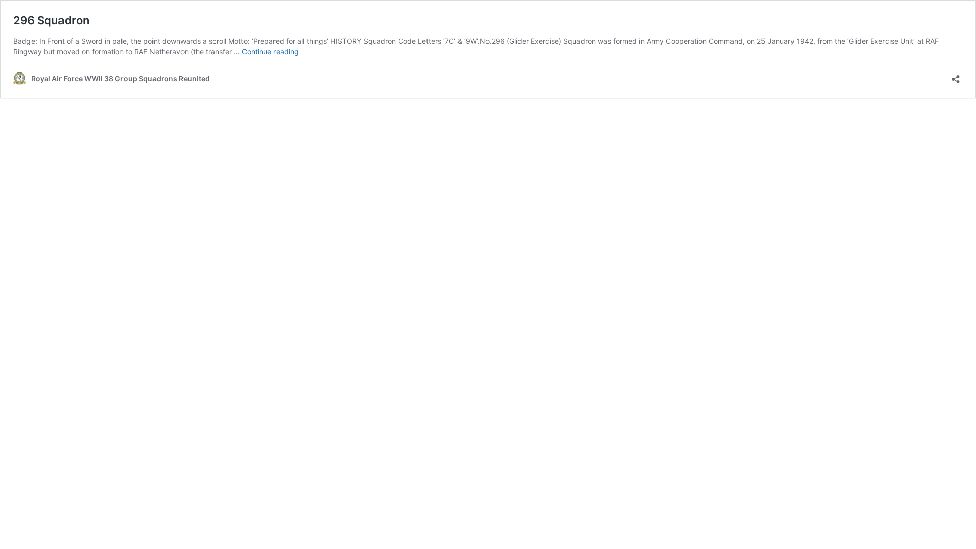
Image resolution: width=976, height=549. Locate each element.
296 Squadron (51, 20)
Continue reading (270, 51)
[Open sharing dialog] (956, 76)
